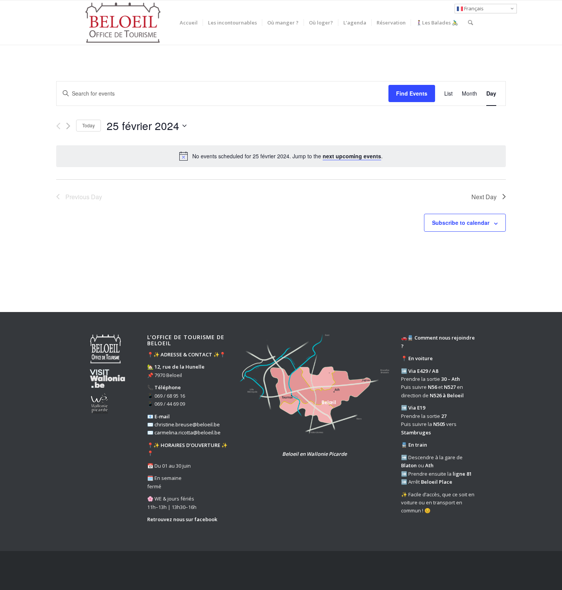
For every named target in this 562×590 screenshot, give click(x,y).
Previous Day (83, 196)
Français (473, 8)
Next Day (484, 196)
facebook (206, 519)
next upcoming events (352, 156)
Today (88, 125)
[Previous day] (58, 126)
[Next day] (68, 126)
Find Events (411, 93)
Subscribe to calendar (460, 222)
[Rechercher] (470, 22)
